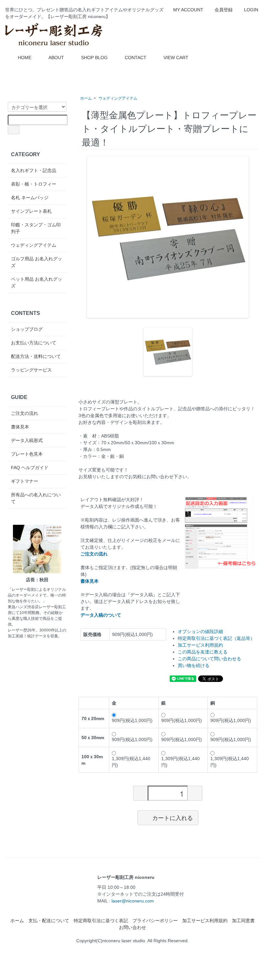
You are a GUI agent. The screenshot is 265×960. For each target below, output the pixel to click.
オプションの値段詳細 (200, 631)
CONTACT (135, 57)
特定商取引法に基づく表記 (101, 920)
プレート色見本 (27, 454)
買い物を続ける (193, 665)
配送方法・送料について (36, 356)
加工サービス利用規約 (200, 645)
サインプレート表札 (31, 211)
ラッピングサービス (31, 369)
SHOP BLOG (94, 57)
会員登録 (224, 9)
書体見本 (20, 426)
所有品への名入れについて (36, 498)
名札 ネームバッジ (29, 197)
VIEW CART (176, 57)
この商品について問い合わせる (209, 658)
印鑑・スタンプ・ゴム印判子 (36, 228)
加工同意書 (243, 920)
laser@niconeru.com (132, 900)
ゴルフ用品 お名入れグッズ (36, 262)
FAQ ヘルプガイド (29, 467)
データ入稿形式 (27, 440)
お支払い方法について (33, 342)
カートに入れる (172, 817)
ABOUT (56, 57)
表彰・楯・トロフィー (33, 184)
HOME (24, 57)
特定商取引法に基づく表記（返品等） (216, 638)
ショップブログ (27, 329)
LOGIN (251, 9)
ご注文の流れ (24, 413)
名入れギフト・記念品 (33, 170)
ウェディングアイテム (118, 98)
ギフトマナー (24, 481)
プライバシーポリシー (155, 920)
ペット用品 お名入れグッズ (36, 282)
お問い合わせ (132, 927)
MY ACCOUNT (188, 9)
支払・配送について (48, 920)
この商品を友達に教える (203, 651)
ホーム (86, 98)
